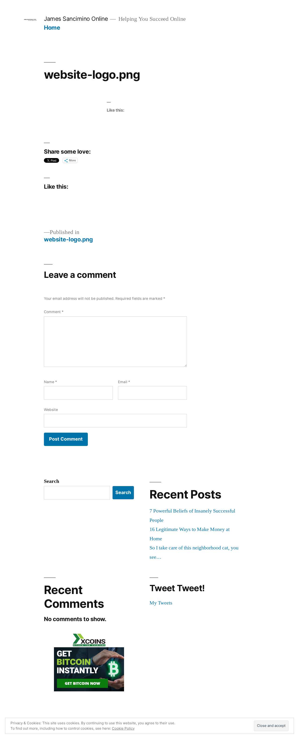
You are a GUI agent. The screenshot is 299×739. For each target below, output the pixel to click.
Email (124, 382)
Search (51, 481)
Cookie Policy (123, 728)
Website (51, 409)
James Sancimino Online (76, 18)
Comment (54, 312)
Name (50, 382)
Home (52, 27)
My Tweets (161, 603)
